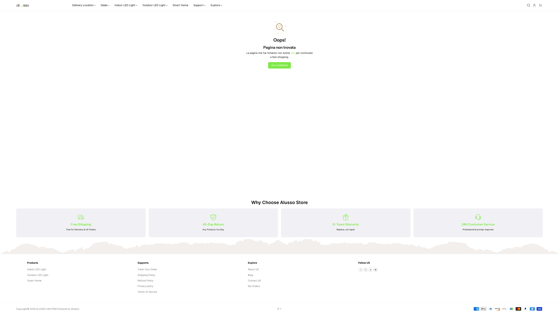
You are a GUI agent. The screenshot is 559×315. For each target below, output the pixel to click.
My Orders (254, 286)
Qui (293, 52)
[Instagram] (365, 269)
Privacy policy (145, 286)
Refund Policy (145, 280)
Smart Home (180, 5)
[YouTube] (375, 269)
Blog (250, 275)
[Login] (534, 5)
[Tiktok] (370, 269)
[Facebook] (360, 269)
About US (253, 269)
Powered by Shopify (68, 309)
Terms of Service (147, 291)
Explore (216, 5)
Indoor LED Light (125, 5)
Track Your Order (147, 269)
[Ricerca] (528, 5)
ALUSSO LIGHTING (46, 309)
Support (198, 5)
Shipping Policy (146, 275)
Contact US (254, 280)
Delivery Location (83, 5)
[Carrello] (540, 5)
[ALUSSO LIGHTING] (22, 5)
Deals (104, 5)
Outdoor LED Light (154, 5)
